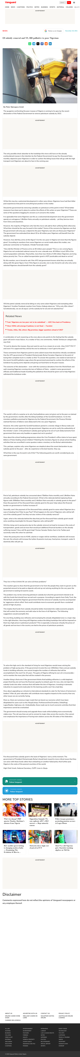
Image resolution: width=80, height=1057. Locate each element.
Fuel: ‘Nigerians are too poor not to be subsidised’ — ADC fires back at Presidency (39, 322)
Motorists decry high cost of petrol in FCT (39, 846)
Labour (43, 1031)
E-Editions (21, 7)
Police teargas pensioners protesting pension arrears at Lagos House (65, 820)
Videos (61, 1039)
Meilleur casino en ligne (30, 1017)
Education (8, 1043)
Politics (29, 7)
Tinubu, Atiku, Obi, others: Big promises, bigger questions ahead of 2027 (35, 330)
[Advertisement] (40, 134)
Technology (63, 1031)
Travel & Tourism (64, 1037)
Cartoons (62, 1035)
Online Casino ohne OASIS (12, 1017)
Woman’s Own (63, 1043)
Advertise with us (30, 1013)
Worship (61, 1046)
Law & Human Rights (47, 1033)
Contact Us (45, 1013)
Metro (36, 7)
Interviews (44, 1028)
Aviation (7, 1031)
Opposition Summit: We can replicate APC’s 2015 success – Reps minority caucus (39, 822)
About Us (8, 1013)
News (13, 7)
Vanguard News (10, 2)
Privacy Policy (64, 1013)
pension (25, 1046)
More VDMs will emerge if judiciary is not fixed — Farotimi (29, 326)
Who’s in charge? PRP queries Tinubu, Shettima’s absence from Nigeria (14, 820)
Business (44, 7)
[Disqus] (40, 934)
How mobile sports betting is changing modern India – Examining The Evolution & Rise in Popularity (14, 849)
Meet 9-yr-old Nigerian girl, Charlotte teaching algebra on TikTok (64, 847)
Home (7, 7)
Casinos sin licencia (12, 1020)
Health (25, 1037)
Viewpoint (62, 1041)
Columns (69, 7)
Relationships (45, 1041)
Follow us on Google (55, 31)
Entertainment (27, 1028)
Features (26, 1033)
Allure (77, 7)
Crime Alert (9, 1037)
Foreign (25, 1035)
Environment (27, 1031)
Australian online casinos (66, 1017)
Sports (52, 7)
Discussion (8, 1041)
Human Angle (27, 1041)
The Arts (61, 1033)
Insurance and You (29, 1043)
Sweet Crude (63, 1028)
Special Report (45, 1043)
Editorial (60, 7)
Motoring (44, 1037)
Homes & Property (29, 1039)
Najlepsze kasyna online (47, 1017)
